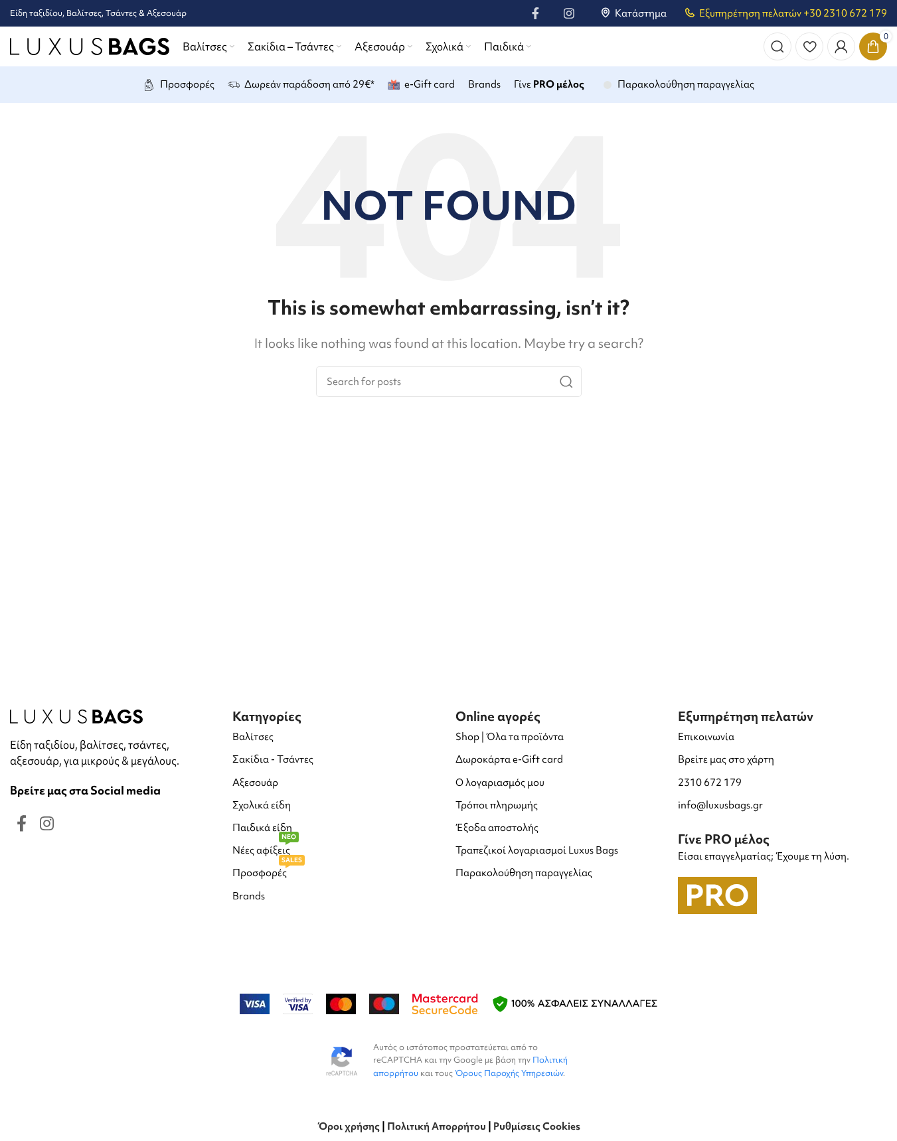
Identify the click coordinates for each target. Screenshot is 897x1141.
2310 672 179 (710, 782)
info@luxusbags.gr (720, 805)
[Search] (777, 46)
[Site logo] (89, 44)
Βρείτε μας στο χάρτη (726, 759)
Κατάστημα (641, 13)
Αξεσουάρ (255, 782)
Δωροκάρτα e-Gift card (509, 759)
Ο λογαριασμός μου (499, 782)
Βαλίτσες (253, 736)
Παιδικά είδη (262, 827)
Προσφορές (267, 870)
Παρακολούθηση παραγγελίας (523, 872)
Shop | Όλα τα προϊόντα (509, 736)
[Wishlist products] (809, 46)
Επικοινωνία (706, 736)
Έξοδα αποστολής (496, 827)
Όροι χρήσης (348, 1126)
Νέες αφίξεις (264, 848)
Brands (248, 896)
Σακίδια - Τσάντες (272, 759)
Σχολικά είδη (261, 805)
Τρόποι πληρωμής (496, 805)
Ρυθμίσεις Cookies (536, 1126)
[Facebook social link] (536, 13)
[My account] (841, 46)
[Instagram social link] (569, 13)
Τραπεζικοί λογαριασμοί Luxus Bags (536, 850)
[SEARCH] (566, 381)
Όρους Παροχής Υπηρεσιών (509, 1073)
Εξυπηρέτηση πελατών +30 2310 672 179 (793, 13)
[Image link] (76, 715)
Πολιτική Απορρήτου (436, 1126)
